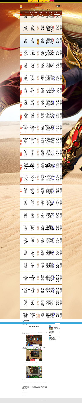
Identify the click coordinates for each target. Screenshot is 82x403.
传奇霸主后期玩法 (51, 333)
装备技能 (26, 324)
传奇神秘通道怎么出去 (51, 331)
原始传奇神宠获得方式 (52, 338)
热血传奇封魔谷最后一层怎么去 (53, 339)
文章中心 (24, 324)
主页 (22, 324)
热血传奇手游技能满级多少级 (52, 332)
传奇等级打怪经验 (56, 327)
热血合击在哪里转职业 (52, 337)
